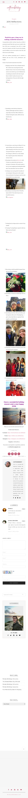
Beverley (20, 160)
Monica (10, 508)
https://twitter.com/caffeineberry (16, 435)
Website (5, 564)
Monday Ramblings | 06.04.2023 (10, 684)
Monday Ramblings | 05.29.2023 (10, 687)
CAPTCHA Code (5, 580)
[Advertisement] (14, 656)
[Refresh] (13, 571)
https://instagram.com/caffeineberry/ (16, 438)
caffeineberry (17, 462)
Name (4, 552)
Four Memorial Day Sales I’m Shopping (12, 689)
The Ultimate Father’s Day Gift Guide (11, 681)
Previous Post (7, 456)
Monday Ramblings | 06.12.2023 (10, 679)
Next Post (21, 456)
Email (4, 558)
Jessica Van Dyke (13, 520)
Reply (23, 521)
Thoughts (14, 19)
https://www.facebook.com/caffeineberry (17, 432)
